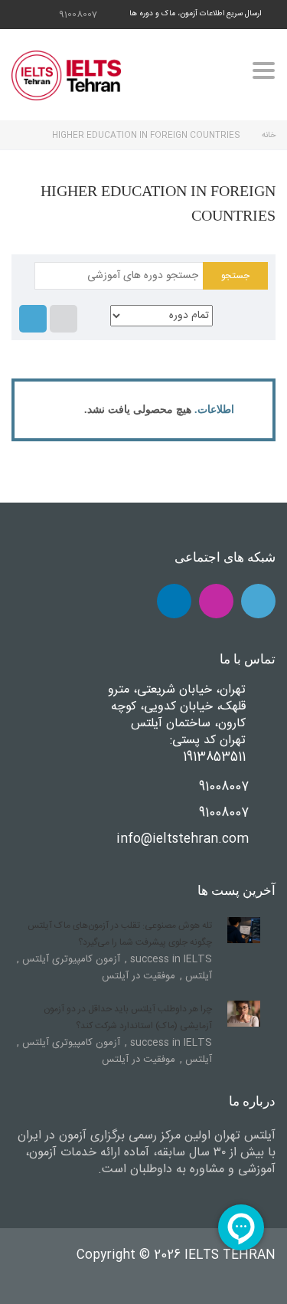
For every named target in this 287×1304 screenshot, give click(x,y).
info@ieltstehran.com (182, 839)
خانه (269, 136)
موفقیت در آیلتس (138, 976)
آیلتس (197, 976)
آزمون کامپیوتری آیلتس (69, 959)
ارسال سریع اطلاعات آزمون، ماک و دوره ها (195, 13)
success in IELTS (169, 959)
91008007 (78, 14)
